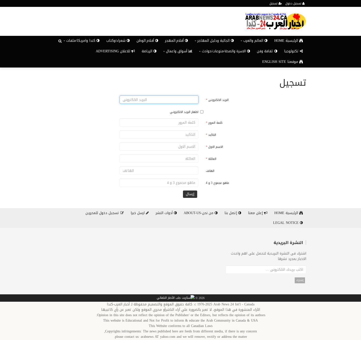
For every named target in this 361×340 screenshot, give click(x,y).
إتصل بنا (231, 213)
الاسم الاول (214, 147)
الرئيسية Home (286, 40)
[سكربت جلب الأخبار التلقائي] (175, 298)
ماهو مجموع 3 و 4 (217, 183)
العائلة (211, 159)
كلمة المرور (214, 122)
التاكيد (211, 134)
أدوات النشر (165, 213)
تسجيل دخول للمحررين (102, 213)
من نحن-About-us (199, 213)
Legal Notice (286, 222)
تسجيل (273, 3)
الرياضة (147, 51)
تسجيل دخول (293, 3)
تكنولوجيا (292, 51)
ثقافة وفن (265, 51)
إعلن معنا (256, 213)
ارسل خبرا (138, 213)
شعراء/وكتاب (116, 40)
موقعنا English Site (280, 61)
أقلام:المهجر (175, 40)
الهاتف (210, 171)
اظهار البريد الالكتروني (184, 112)
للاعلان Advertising (113, 51)
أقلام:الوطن (146, 40)
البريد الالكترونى (217, 100)
